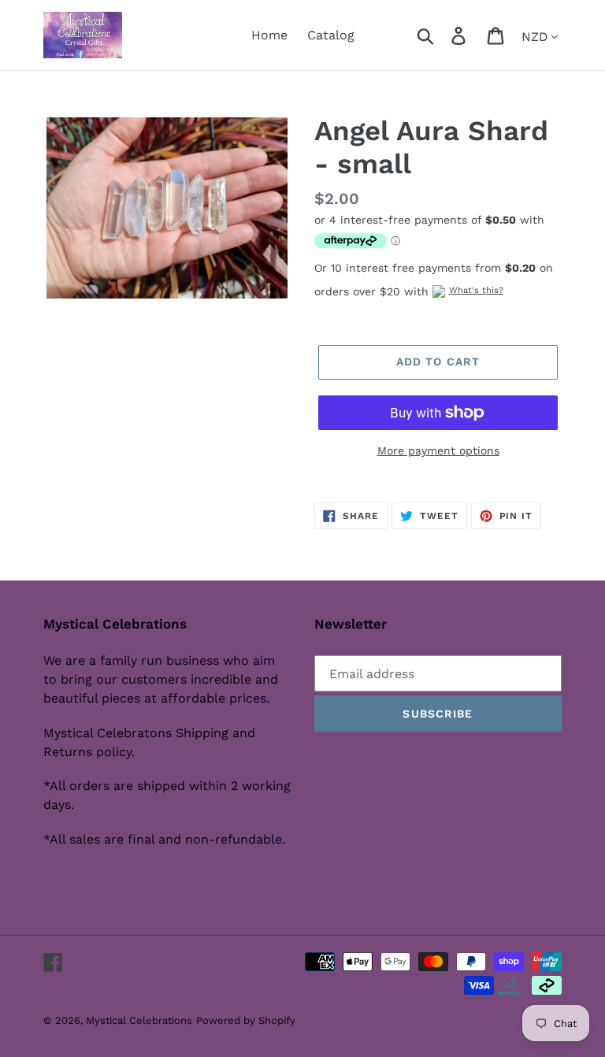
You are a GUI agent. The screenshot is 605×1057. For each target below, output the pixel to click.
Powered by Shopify (245, 1020)
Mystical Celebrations (139, 1020)
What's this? (476, 290)
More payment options (438, 450)
